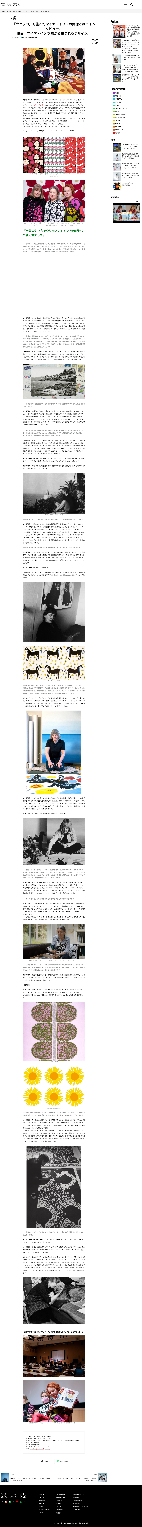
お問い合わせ (77, 1500)
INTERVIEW (42, 1500)
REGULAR (41, 1503)
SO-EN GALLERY (60, 1497)
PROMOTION (59, 1510)
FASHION (41, 1494)
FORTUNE (58, 1507)
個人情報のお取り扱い (80, 1507)
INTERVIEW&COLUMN (29, 37)
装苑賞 (58, 1513)
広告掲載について (79, 1503)
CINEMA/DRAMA (60, 1494)
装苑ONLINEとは (78, 1494)
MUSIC (41, 1513)
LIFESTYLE (59, 1500)
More (137, 201)
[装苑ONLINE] (9, 4)
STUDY (41, 1507)
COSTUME (41, 1497)
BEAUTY (58, 1503)
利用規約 (76, 1497)
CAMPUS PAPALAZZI (44, 1510)
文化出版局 (77, 1510)
